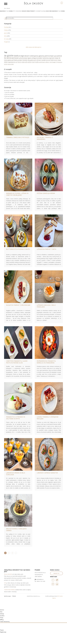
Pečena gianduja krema (46, 193)
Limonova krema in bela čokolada (15, 474)
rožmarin (38, 60)
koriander (39, 58)
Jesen (5, 33)
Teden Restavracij (4, 621)
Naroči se (56, 573)
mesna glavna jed (9, 60)
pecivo (9, 58)
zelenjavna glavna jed (38, 56)
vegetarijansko (11, 62)
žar (5, 58)
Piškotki (14, 596)
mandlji (43, 60)
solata (22, 62)
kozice (55, 60)
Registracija (3, 632)
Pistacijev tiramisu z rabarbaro (45, 138)
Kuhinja (2, 614)
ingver (29, 58)
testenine (45, 58)
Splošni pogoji (7, 596)
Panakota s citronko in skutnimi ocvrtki (15, 418)
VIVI (5, 583)
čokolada (24, 60)
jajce (44, 62)
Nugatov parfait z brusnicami (18, 305)
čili (59, 58)
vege (22, 55)
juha (20, 58)
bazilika (37, 62)
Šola (1, 612)
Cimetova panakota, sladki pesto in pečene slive (16, 362)
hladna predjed (18, 60)
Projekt (6, 42)
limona (19, 62)
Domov (2, 610)
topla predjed (11, 64)
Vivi (5, 8)
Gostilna (2, 615)
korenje (24, 58)
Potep (1, 617)
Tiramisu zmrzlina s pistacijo (17, 137)
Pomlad (6, 27)
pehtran (30, 62)
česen (33, 62)
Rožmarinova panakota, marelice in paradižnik (46, 362)
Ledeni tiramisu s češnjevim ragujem (47, 418)
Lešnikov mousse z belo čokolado (46, 306)
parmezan (15, 58)
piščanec (47, 62)
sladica (17, 55)
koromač (47, 60)
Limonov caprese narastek (47, 473)
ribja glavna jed (32, 60)
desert (27, 56)
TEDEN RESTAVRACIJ (9, 589)
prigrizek (51, 58)
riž (56, 62)
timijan (56, 58)
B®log (1, 619)
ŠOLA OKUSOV (8, 574)
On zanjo (6, 39)
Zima (5, 36)
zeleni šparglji (53, 62)
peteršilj (41, 62)
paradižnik (58, 56)
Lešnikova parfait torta (46, 249)
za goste (8, 55)
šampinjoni (59, 62)
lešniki (52, 60)
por (16, 62)
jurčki (26, 62)
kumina (5, 64)
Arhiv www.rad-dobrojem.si (33, 47)
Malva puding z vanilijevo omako (16, 529)
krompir (50, 56)
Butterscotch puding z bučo (18, 249)
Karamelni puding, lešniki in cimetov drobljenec (17, 194)
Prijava (2, 630)
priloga (34, 58)
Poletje (6, 30)
